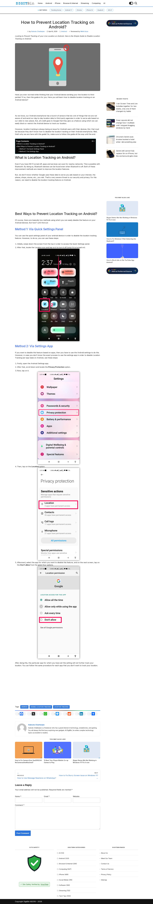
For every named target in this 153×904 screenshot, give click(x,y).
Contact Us (105, 864)
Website (76, 796)
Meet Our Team (106, 858)
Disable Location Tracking (41, 707)
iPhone (57, 3)
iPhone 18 (89, 10)
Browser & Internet (70, 3)
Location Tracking (61, 707)
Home (40, 3)
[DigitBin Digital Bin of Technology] (25, 3)
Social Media (63, 880)
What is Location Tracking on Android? (31, 144)
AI (104, 3)
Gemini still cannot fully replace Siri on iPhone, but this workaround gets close (126, 153)
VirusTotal (44, 884)
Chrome (79, 10)
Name (18, 796)
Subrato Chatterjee (38, 31)
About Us (104, 853)
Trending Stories (56, 10)
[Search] (136, 3)
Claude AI (100, 10)
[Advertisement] (57, 109)
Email (47, 796)
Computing (96, 3)
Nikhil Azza (84, 31)
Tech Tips (62, 896)
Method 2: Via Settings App (29, 151)
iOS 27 (110, 10)
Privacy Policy (106, 874)
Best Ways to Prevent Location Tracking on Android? (36, 146)
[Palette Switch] (131, 3)
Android (48, 3)
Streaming (85, 3)
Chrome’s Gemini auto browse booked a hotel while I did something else (126, 139)
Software (62, 885)
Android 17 (68, 10)
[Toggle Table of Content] (92, 141)
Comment (19, 805)
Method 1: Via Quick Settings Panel (32, 149)
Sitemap (104, 880)
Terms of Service (107, 869)
